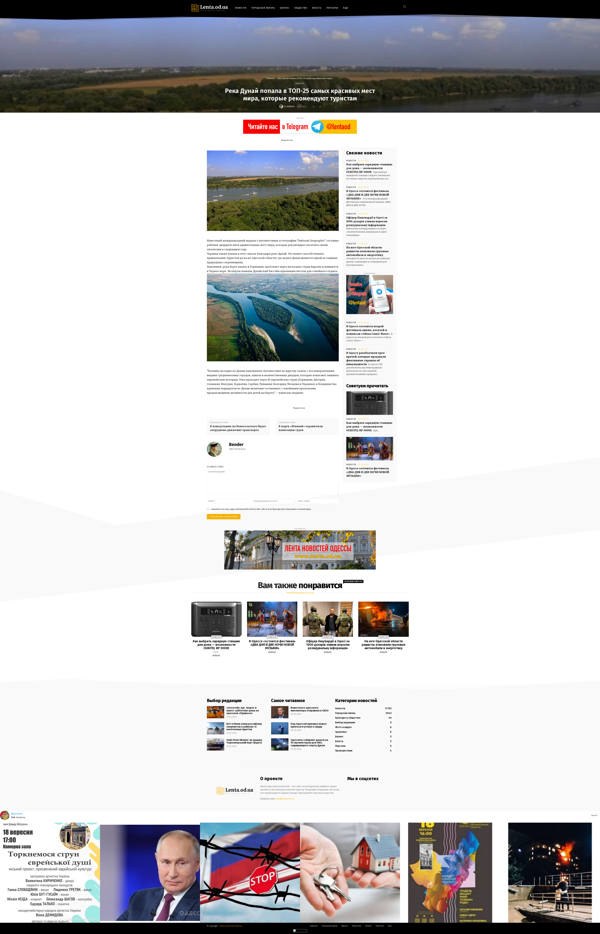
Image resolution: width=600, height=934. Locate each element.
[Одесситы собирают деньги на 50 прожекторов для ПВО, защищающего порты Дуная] (279, 744)
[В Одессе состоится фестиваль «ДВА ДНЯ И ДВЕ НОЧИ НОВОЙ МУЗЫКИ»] (369, 448)
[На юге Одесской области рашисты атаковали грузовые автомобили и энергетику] (383, 619)
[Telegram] (393, 6)
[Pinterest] (316, 140)
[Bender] (281, 106)
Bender (291, 106)
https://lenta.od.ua (237, 449)
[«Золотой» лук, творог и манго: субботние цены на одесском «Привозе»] (215, 712)
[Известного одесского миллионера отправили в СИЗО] (279, 712)
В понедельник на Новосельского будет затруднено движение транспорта (238, 428)
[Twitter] (397, 6)
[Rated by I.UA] (300, 931)
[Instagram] (388, 6)
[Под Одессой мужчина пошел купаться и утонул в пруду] (279, 728)
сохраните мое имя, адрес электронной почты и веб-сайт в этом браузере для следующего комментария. (261, 509)
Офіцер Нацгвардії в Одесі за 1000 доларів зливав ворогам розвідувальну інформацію (366, 221)
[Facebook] (383, 6)
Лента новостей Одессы (231, 926)
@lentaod (16, 813)
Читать (594, 815)
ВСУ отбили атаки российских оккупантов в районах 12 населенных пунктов (244, 726)
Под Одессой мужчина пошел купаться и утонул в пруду (309, 725)
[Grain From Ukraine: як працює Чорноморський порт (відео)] (215, 744)
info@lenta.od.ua (284, 798)
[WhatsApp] (323, 140)
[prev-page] (296, 662)
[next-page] (303, 662)
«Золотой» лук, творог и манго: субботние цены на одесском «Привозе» (242, 710)
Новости (271, 78)
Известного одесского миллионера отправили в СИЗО (310, 709)
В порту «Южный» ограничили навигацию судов (301, 428)
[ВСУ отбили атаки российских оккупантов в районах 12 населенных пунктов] (215, 728)
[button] (404, 6)
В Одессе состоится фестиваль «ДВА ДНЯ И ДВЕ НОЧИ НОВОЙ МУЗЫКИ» (367, 194)
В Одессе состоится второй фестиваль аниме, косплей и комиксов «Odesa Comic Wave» (368, 330)
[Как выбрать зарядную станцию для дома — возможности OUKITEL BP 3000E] (369, 403)
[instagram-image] (50, 873)
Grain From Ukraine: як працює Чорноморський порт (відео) (244, 741)
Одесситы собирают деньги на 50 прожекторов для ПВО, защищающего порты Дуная (309, 742)
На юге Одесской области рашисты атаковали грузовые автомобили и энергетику (367, 251)
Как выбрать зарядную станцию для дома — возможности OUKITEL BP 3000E (369, 168)
